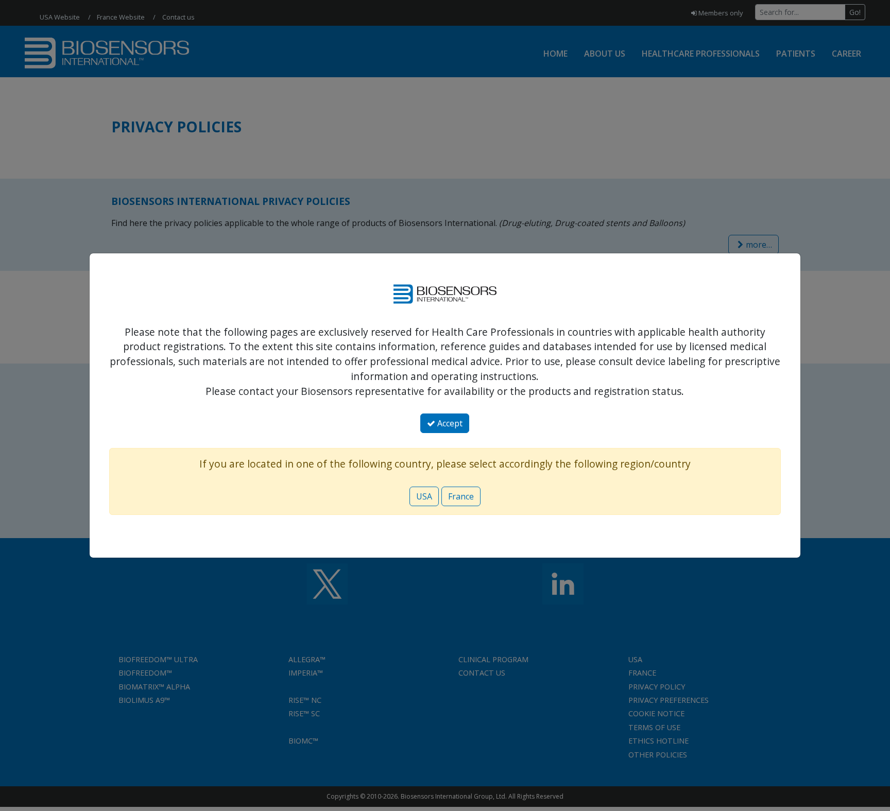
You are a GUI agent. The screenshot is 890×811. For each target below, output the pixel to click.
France (461, 496)
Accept (449, 423)
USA (424, 496)
